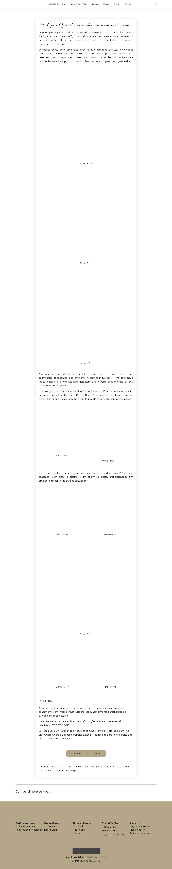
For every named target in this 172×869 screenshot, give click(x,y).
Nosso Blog (50, 829)
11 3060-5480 (109, 827)
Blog (116, 4)
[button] (156, 4)
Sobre (106, 4)
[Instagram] (143, 4)
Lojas (95, 4)
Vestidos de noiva (57, 4)
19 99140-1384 (109, 830)
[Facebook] (138, 4)
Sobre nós (49, 826)
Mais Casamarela (79, 4)
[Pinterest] (148, 4)
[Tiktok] (96, 851)
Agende (127, 4)
